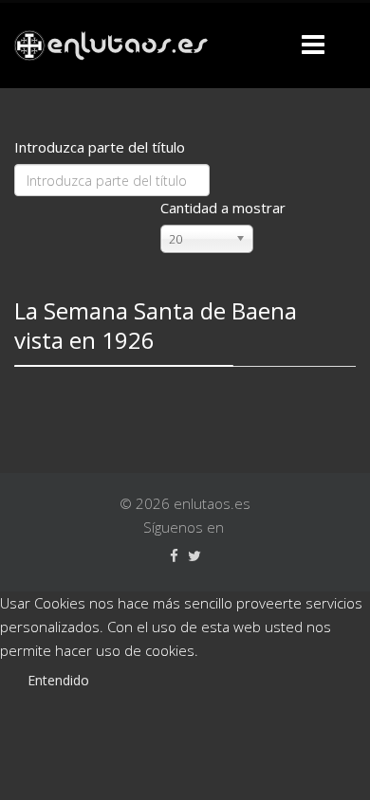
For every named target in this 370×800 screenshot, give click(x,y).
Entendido (58, 680)
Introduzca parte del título (101, 146)
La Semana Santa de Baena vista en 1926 (155, 325)
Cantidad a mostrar (223, 207)
